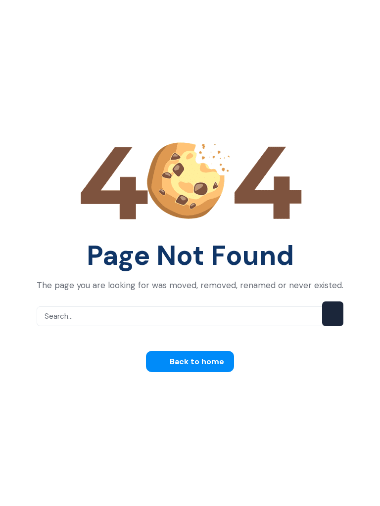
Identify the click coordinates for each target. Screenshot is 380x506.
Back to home (196, 361)
